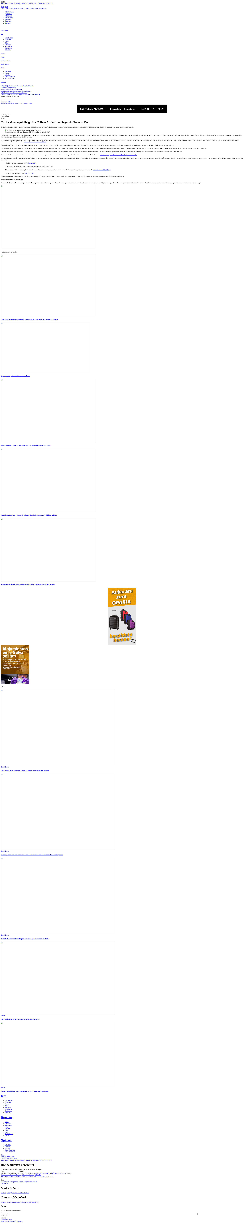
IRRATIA (4, 3)
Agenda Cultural (4, 64)
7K (27, 3)
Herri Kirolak (9, 1134)
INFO (2, 7)
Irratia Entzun (8, 91)
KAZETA (46, 3)
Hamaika (24, 93)
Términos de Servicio (58, 1173)
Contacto (12, 94)
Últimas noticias (5, 8)
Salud (31, 86)
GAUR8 (30, 3)
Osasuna (16, 103)
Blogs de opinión (10, 78)
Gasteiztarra (8, 48)
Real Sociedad (24, 103)
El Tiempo (14, 1158)
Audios (12, 89)
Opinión (16, 8)
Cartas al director (10, 76)
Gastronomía (13, 86)
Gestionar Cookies (27, 94)
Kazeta (20, 93)
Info (12, 8)
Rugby (7, 1135)
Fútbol (10, 102)
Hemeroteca (18, 89)
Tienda (14, 87)
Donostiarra (8, 46)
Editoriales (8, 71)
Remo (6, 1130)
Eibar (12, 103)
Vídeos (3, 89)
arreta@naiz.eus (12, 1193)
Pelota (6, 1127)
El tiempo (4, 87)
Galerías (7, 89)
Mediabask (14, 93)
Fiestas (44, 8)
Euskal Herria (9, 38)
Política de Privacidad (41, 1173)
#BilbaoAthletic (30, 163)
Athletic (7, 103)
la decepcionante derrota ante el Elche (35, 142)
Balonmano (8, 1125)
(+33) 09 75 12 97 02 (31, 1202)
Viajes (7, 86)
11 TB (51, 3)
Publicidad (36, 94)
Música (3, 86)
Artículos (7, 75)
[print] (1, 118)
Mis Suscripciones (12, 1182)
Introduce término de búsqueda (10, 96)
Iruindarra (7, 50)
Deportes (21, 8)
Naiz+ (6, 43)
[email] (3, 118)
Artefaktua (3, 82)
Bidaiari (28, 91)
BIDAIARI (17, 3)
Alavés (3, 103)
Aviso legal (18, 94)
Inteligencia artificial (36, 8)
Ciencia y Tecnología (23, 86)
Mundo (7, 41)
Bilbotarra (8, 44)
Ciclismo (7, 1129)
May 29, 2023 (29, 173)
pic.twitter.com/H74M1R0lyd (101, 170)
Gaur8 (9, 93)
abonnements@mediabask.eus (16, 1202)
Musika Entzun (21, 91)
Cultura (27, 8)
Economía (8, 39)
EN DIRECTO (9, 1160)
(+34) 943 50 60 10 (23, 1193)
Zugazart (7, 73)
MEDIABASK (38, 3)
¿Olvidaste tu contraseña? (8, 1221)
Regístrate (19, 1221)
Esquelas (9, 87)
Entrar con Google (6, 1219)
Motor (6, 1132)
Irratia (2, 91)
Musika (14, 91)
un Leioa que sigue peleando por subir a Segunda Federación (118, 155)
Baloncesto (8, 1123)
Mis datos (4, 1182)
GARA (23, 3)
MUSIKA (10, 3)
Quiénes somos (5, 94)
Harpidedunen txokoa (30, 1182)
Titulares (20, 1182)
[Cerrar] (1, 1212)
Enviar (21, 1171)
